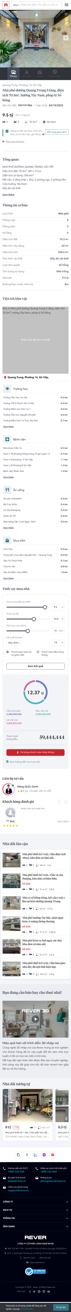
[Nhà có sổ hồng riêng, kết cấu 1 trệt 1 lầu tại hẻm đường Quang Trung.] (11, 903)
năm (61, 631)
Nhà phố (63, 214)
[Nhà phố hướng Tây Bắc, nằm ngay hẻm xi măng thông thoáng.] (11, 924)
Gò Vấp (37, 85)
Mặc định (13, 643)
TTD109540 (11, 1137)
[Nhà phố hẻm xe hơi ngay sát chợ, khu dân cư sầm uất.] (11, 946)
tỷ (62, 607)
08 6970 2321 (29, 1258)
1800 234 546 (16, 1172)
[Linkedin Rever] (39, 1291)
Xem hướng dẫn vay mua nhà (25, 762)
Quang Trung (10, 85)
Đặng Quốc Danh (27, 787)
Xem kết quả (35, 666)
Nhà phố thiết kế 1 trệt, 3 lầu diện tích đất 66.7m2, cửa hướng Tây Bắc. (26, 1133)
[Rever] (35, 1237)
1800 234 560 (48, 1172)
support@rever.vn (18, 1190)
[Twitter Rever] (34, 1291)
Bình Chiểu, (24, 1137)
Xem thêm (8, 195)
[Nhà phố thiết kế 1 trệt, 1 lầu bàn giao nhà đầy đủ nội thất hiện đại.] (11, 969)
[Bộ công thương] (35, 1272)
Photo (13, 76)
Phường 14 (25, 85)
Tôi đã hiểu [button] (61, 1307)
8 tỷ (8, 1127)
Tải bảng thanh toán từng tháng (36, 752)
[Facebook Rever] (30, 1291)
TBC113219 (64, 1137)
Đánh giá (21, 1292)
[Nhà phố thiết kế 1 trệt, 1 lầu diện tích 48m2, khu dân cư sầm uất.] (11, 860)
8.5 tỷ (62, 1127)
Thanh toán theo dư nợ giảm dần (21, 653)
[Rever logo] (6, 5)
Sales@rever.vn (17, 1181)
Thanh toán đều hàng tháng (53, 653)
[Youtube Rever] (48, 1291)
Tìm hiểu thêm (27, 1309)
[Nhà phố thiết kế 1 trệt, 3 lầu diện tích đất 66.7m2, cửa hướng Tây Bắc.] (28, 1105)
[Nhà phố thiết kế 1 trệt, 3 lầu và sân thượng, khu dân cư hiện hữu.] (11, 881)
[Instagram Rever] (44, 1291)
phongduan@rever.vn (53, 1181)
